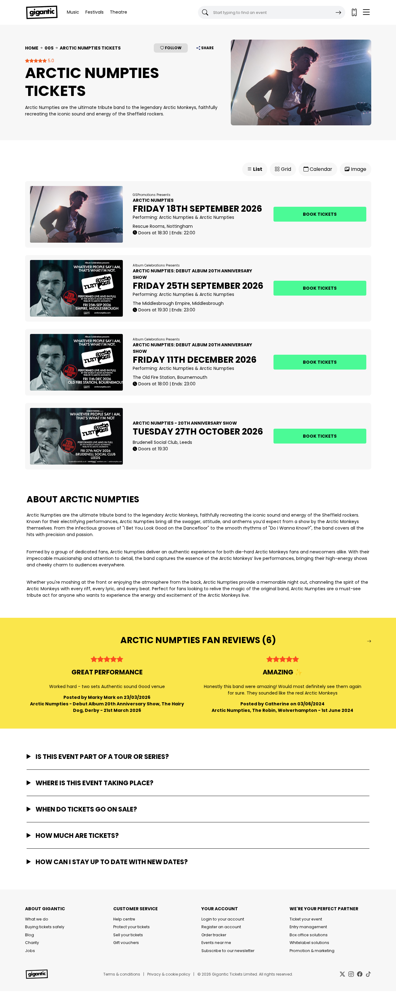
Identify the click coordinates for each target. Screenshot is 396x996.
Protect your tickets (131, 926)
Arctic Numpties (176, 217)
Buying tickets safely (44, 926)
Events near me (216, 942)
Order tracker (213, 935)
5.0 (50, 61)
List (257, 169)
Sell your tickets (128, 935)
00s (49, 48)
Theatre (118, 12)
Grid (285, 169)
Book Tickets (320, 214)
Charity (32, 942)
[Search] (338, 12)
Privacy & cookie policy (168, 974)
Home (31, 48)
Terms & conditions (121, 974)
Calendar (320, 169)
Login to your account (222, 919)
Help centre (124, 919)
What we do (36, 919)
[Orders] (353, 12)
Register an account (221, 926)
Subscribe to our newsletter (227, 950)
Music (73, 12)
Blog (29, 935)
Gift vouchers (126, 942)
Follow (173, 47)
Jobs (30, 950)
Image (358, 169)
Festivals (94, 12)
